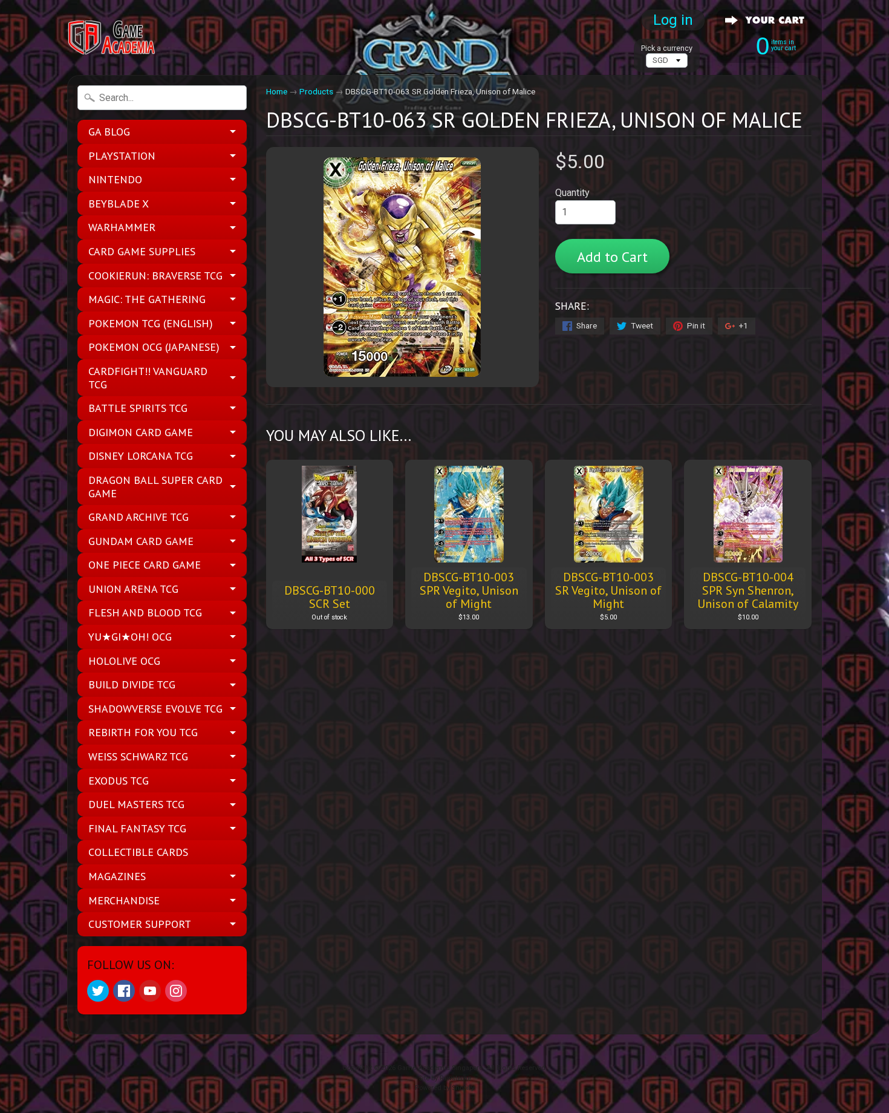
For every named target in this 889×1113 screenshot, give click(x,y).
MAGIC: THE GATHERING (147, 299)
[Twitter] (98, 991)
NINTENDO (115, 179)
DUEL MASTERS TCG (136, 804)
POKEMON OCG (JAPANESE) (154, 347)
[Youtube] (150, 991)
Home (276, 91)
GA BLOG (109, 132)
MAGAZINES (117, 876)
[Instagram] (176, 991)
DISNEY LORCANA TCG (140, 456)
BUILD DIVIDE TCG (131, 684)
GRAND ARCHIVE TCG (138, 517)
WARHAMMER (121, 227)
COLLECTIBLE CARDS (138, 852)
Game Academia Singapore (440, 1068)
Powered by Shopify (444, 1088)
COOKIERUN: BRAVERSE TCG (155, 275)
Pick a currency (666, 48)
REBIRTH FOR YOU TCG (143, 732)
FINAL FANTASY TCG (137, 828)
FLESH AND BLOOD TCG (145, 612)
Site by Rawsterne (444, 1078)
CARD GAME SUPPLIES (141, 251)
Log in (673, 20)
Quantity (572, 192)
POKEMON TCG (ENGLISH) (150, 323)
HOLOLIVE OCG (124, 661)
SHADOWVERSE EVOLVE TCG (155, 709)
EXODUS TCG (118, 781)
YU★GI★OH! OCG (130, 637)
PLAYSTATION (121, 156)
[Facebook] (124, 991)
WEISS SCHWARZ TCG (138, 756)
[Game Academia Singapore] (112, 38)
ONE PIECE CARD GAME (144, 565)
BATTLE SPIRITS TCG (137, 408)
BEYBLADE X (118, 204)
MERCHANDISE (124, 900)
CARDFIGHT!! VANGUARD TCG (147, 377)
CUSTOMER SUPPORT (139, 924)
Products (316, 91)
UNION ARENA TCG (133, 589)
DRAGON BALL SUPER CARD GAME (155, 486)
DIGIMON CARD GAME (140, 432)
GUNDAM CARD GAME (141, 541)
